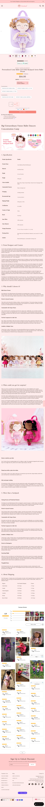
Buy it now (22, 112)
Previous (1, 31)
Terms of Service (4, 785)
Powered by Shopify (11, 798)
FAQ (13, 780)
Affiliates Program (16, 785)
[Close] (43, 1)
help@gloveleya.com (40, 776)
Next (44, 31)
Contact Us (14, 778)
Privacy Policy (4, 782)
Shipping (17, 79)
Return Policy (4, 780)
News (2, 787)
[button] (2, 6)
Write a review (33, 624)
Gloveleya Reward (5, 789)
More (22, 752)
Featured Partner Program (18, 782)
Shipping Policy (4, 778)
